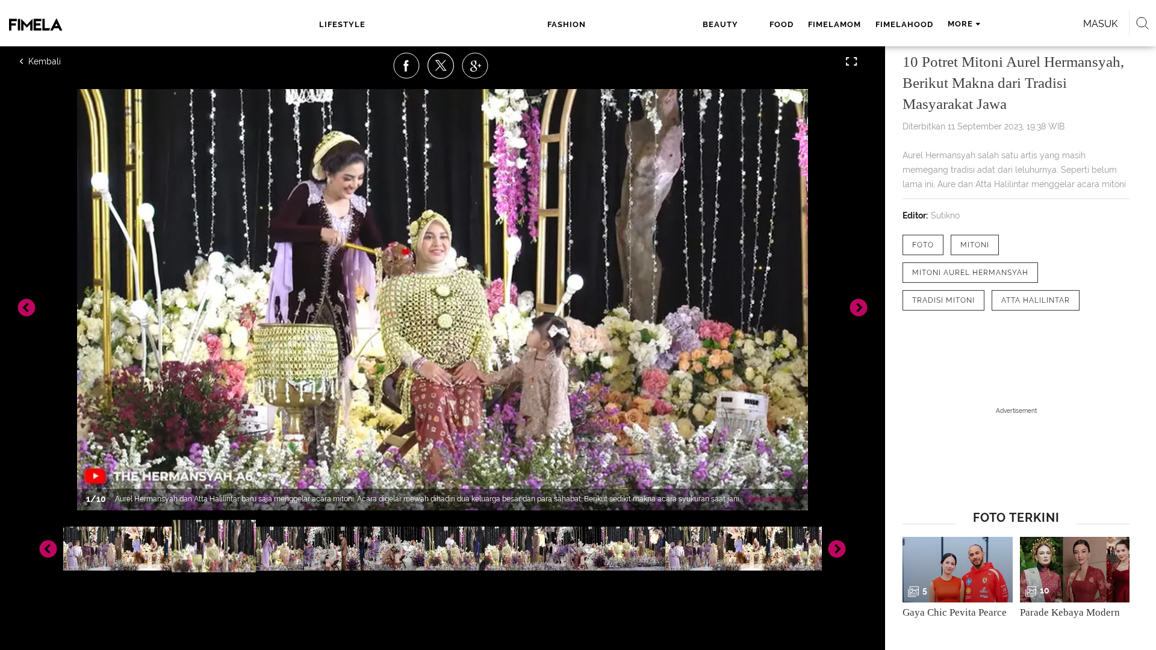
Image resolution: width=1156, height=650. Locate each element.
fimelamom (834, 24)
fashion (566, 24)
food (781, 24)
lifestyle (342, 24)
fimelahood (904, 24)
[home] (105, 25)
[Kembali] (63, 61)
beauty (720, 24)
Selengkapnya (770, 499)
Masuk (1100, 23)
